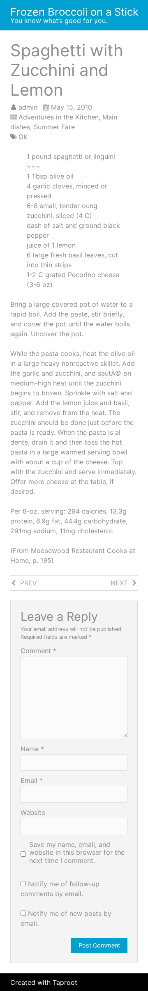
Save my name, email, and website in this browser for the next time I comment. (77, 852)
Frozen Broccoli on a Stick (74, 11)
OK (23, 137)
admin (27, 107)
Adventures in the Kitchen (58, 117)
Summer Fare (54, 127)
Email (32, 780)
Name (32, 749)
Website (33, 812)
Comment (38, 650)
